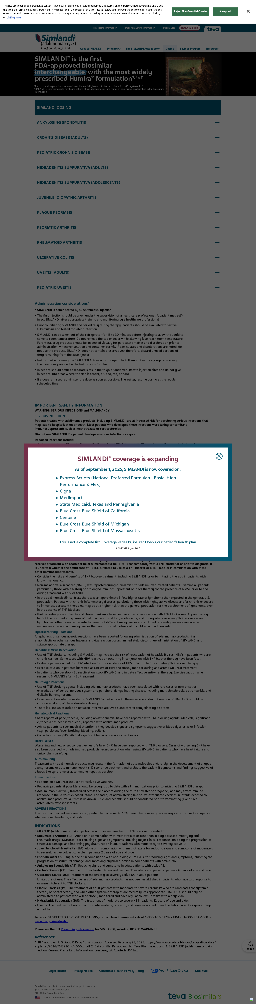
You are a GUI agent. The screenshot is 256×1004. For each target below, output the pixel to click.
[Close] (248, 11)
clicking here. (14, 17)
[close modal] (219, 456)
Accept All (225, 11)
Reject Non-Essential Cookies (190, 11)
